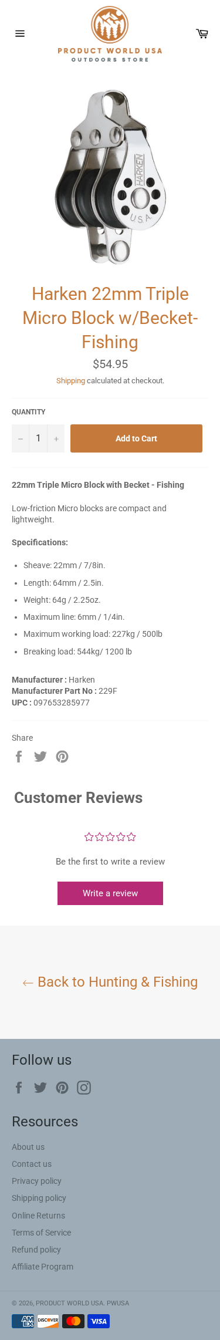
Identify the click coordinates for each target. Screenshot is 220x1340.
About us (28, 1147)
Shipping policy (39, 1198)
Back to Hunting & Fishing (116, 982)
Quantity (28, 412)
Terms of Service (41, 1232)
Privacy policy (37, 1181)
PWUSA (118, 1303)
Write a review (110, 893)
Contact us (32, 1164)
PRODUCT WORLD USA (69, 1303)
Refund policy (36, 1249)
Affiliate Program (42, 1266)
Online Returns (38, 1215)
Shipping (70, 380)
